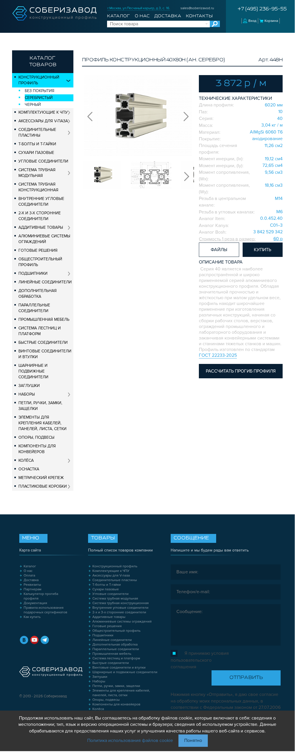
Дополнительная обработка (37, 293)
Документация (35, 603)
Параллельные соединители (34, 308)
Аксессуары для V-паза (43, 121)
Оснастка (28, 469)
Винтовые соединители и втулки (44, 354)
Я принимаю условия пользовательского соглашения (200, 660)
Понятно (193, 740)
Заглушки (29, 385)
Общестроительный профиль (40, 262)
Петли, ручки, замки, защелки (40, 405)
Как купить (32, 617)
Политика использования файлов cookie (130, 740)
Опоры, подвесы (36, 437)
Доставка (167, 16)
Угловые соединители (43, 161)
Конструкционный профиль (38, 80)
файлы (219, 250)
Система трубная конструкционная (38, 187)
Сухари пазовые (36, 152)
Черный (33, 104)
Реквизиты (32, 585)
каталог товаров (42, 61)
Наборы (26, 394)
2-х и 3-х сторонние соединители (39, 216)
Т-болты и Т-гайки (37, 144)
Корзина (271, 21)
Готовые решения (38, 250)
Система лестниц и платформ (39, 331)
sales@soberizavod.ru (197, 8)
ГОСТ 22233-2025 (218, 355)
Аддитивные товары (40, 227)
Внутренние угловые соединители (41, 201)
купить (262, 250)
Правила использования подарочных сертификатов (45, 610)
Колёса (26, 460)
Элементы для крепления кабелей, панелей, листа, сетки (42, 423)
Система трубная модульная (37, 172)
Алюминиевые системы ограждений (44, 239)
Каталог (118, 16)
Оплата (29, 575)
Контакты (199, 16)
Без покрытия (39, 90)
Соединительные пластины (37, 132)
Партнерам (32, 589)
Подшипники (32, 273)
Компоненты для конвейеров (37, 449)
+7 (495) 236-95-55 (262, 9)
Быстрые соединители (43, 342)
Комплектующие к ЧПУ (43, 112)
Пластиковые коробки (42, 486)
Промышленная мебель (43, 319)
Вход (252, 21)
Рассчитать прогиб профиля (241, 371)
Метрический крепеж (41, 477)
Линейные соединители (45, 282)
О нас (142, 16)
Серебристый (39, 97)
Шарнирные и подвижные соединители (33, 371)
